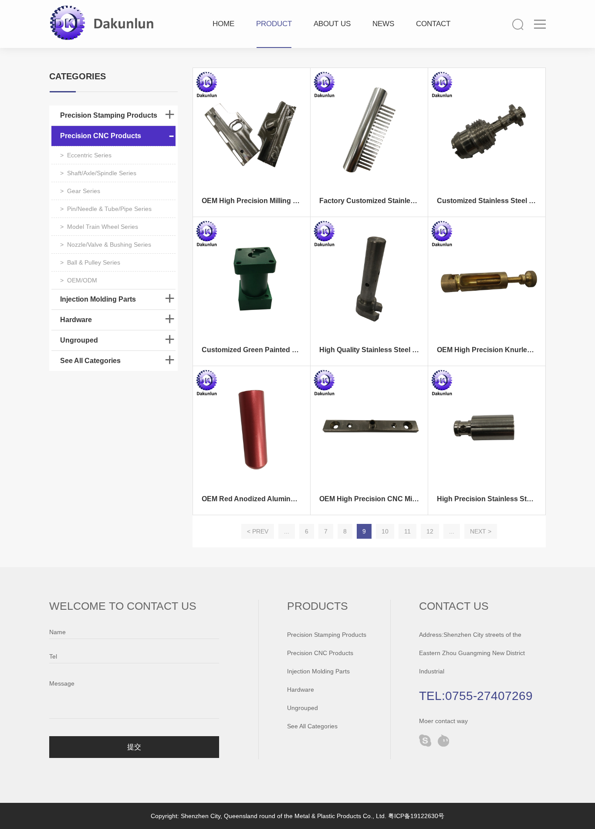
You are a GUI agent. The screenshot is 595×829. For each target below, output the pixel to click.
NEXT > (480, 531)
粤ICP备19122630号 (416, 815)
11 (407, 531)
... (286, 531)
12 (429, 531)
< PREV (257, 531)
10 (385, 531)
